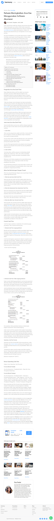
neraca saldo (6, 107)
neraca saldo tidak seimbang (17, 110)
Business (33, 509)
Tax (32, 514)
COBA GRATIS (28, 433)
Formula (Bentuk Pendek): (10, 85)
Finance (33, 511)
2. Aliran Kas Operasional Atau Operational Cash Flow (15, 77)
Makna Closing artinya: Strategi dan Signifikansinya (48, 49)
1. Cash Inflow (8, 71)
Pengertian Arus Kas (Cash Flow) (11, 69)
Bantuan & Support (4, 511)
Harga (15, 2)
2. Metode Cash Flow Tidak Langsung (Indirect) (14, 82)
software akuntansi (8, 400)
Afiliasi (25, 507)
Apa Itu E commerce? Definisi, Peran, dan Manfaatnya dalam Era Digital (48, 66)
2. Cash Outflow (9, 73)
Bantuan (33, 2)
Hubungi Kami (14, 509)
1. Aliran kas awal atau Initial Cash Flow (13, 75)
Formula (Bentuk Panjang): (10, 86)
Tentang (19, 2)
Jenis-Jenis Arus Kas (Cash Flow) (11, 70)
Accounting (13, 10)
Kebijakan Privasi (18, 518)
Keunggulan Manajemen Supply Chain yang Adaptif (48, 27)
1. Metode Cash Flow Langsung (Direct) (13, 81)
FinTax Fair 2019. (16, 420)
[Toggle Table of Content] (30, 67)
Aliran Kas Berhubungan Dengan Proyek (12, 74)
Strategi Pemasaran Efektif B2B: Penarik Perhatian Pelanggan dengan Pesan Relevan (48, 38)
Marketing (34, 513)
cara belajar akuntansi (8, 30)
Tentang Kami (14, 507)
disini (8, 423)
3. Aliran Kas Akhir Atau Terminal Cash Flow (13, 78)
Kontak (24, 2)
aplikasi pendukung (18, 55)
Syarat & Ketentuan (10, 518)
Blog (28, 2)
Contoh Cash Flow (8, 80)
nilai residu (9, 205)
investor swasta (14, 344)
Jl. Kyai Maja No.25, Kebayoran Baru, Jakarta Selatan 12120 (47, 509)
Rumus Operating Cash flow (10, 84)
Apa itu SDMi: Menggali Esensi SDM (48, 57)
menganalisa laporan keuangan (19, 233)
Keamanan (3, 509)
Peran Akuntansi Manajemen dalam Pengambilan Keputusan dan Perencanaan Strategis (48, 78)
